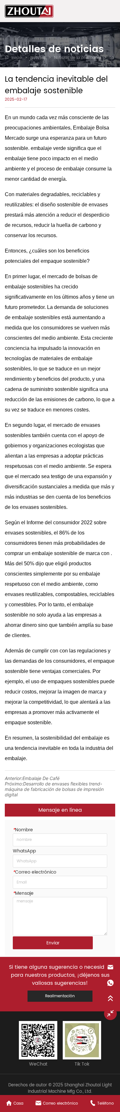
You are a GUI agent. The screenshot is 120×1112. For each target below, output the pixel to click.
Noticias (37, 58)
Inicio (17, 58)
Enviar (53, 943)
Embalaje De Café (41, 778)
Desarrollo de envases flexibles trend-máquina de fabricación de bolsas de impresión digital (54, 789)
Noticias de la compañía (77, 58)
